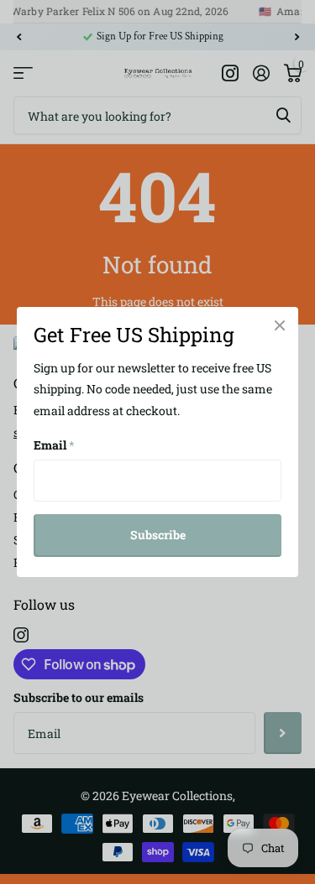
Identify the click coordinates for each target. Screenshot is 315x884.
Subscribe (158, 535)
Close (279, 325)
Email (54, 445)
